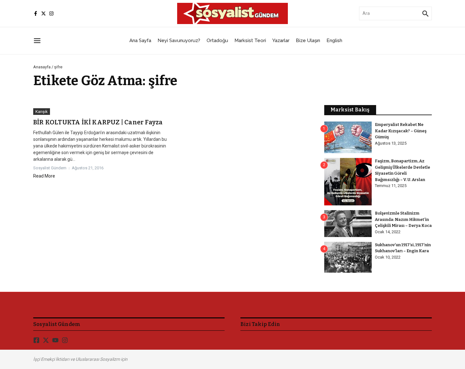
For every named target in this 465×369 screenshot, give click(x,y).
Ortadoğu (217, 40)
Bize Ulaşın (308, 40)
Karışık (41, 111)
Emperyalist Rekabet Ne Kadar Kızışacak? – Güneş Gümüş (400, 130)
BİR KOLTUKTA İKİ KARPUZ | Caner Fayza (98, 122)
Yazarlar (280, 40)
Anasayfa (42, 67)
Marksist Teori (250, 40)
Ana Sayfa (140, 40)
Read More (44, 175)
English (334, 40)
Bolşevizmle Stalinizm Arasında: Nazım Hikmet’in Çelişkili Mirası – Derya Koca (403, 219)
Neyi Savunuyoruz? (179, 40)
